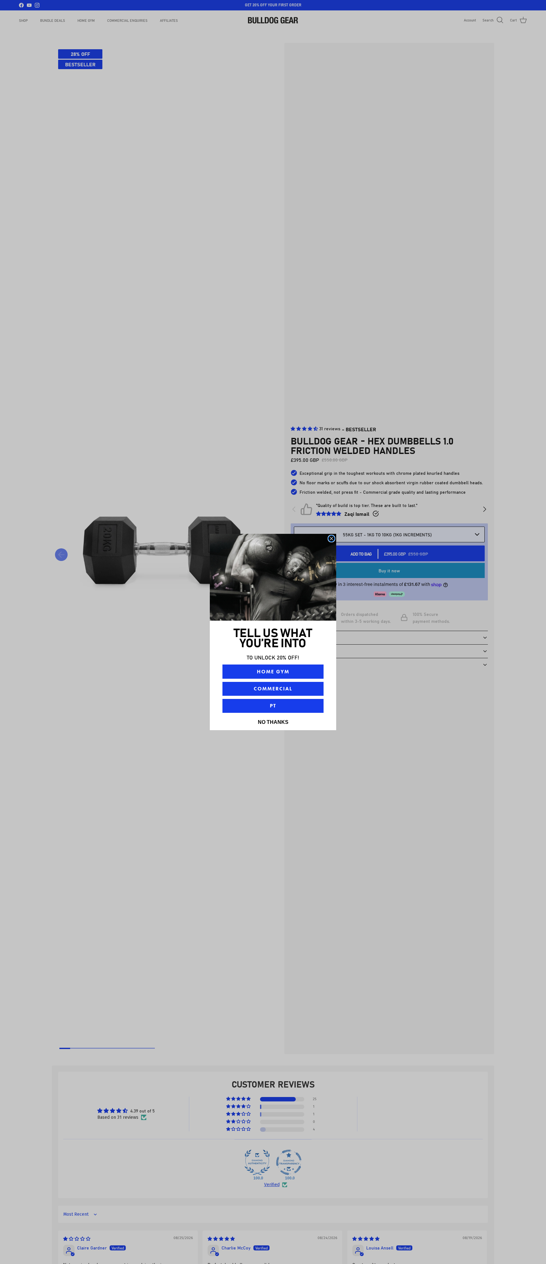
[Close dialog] (331, 538)
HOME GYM (273, 671)
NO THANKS (273, 722)
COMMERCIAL (273, 688)
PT (273, 705)
